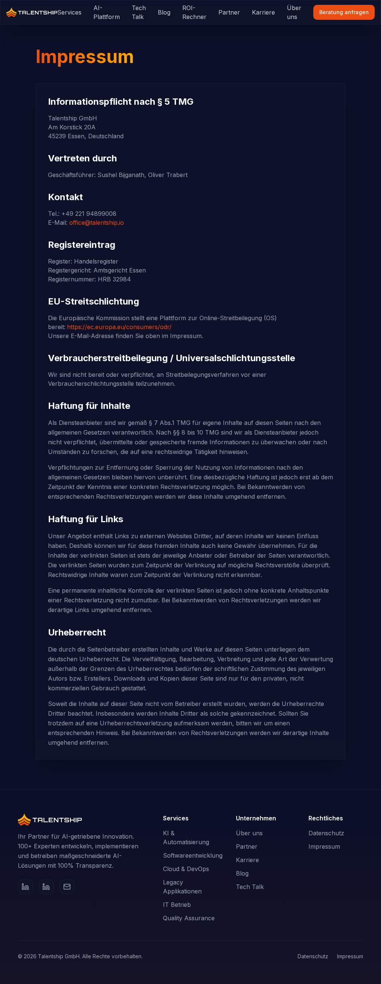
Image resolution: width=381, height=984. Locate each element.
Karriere (263, 12)
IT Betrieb (177, 904)
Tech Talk (139, 12)
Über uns (294, 12)
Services (69, 12)
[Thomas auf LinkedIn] (46, 886)
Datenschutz (326, 833)
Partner (229, 12)
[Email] (67, 886)
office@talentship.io (96, 222)
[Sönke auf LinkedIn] (25, 886)
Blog (164, 12)
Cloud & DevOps (186, 869)
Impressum (324, 846)
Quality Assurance (189, 918)
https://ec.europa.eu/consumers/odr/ (119, 327)
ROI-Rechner (194, 12)
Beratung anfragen (344, 12)
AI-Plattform (106, 12)
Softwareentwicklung (192, 855)
